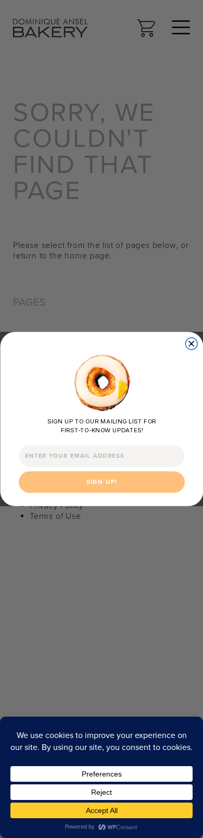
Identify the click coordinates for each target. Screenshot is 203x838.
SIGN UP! (101, 481)
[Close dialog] (191, 344)
